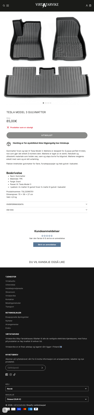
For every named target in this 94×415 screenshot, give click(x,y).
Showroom (10, 292)
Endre (8, 328)
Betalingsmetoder (13, 303)
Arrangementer (12, 324)
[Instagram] (10, 374)
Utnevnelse (10, 285)
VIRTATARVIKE (19, 405)
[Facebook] (7, 374)
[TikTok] (14, 374)
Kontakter (10, 299)
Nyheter (9, 321)
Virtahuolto (10, 281)
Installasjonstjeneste (14, 288)
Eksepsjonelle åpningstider (17, 317)
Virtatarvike (11, 296)
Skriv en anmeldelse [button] (47, 244)
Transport (10, 307)
